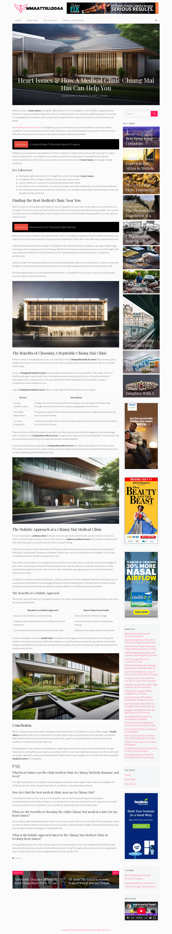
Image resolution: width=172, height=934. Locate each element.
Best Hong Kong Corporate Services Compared (137, 635)
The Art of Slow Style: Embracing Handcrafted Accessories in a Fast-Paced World (141, 649)
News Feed (32, 20)
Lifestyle (18, 858)
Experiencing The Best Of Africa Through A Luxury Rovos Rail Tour (140, 705)
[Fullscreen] (154, 918)
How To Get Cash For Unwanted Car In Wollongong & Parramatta (140, 736)
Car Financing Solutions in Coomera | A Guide (137, 660)
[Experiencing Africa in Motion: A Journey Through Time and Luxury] (141, 170)
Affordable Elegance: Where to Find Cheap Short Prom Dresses (36, 881)
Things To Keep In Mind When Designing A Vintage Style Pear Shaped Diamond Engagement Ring (141, 700)
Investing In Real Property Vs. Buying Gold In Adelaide (138, 717)
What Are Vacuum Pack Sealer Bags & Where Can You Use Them (141, 686)
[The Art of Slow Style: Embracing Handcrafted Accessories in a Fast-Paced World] (141, 192)
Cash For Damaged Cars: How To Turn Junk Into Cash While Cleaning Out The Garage (141, 674)
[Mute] (150, 918)
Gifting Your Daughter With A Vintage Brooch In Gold (138, 692)
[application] (141, 911)
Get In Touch (50, 20)
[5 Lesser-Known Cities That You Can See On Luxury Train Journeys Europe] (141, 347)
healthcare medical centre (28, 127)
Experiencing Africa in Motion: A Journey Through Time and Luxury (140, 641)
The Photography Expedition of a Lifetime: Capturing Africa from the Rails (141, 655)
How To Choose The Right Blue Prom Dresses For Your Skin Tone (140, 724)
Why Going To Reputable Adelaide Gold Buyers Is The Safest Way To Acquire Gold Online (140, 668)
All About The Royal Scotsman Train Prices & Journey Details (89, 881)
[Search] (154, 114)
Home (18, 20)
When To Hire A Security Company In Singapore (140, 743)
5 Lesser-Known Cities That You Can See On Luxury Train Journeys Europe (140, 681)
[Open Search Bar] (156, 20)
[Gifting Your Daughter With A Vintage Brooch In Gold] (141, 395)
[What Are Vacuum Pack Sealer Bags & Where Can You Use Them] (141, 371)
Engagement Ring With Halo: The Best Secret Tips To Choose (140, 711)
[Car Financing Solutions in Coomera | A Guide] (141, 243)
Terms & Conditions (73, 20)
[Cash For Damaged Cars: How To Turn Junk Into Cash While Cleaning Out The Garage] (141, 291)
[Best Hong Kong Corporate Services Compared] (141, 146)
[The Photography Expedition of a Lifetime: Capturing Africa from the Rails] (141, 218)
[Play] (128, 918)
